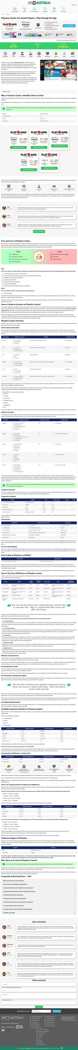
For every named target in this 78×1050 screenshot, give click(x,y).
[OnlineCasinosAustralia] (39, 3)
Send (39, 1007)
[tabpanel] (58, 70)
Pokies (24, 11)
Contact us (40, 1035)
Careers (40, 1042)
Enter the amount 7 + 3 (7, 1000)
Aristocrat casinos (50, 1026)
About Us (40, 1037)
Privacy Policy (41, 1033)
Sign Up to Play (18, 147)
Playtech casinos (36, 1018)
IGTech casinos (35, 1026)
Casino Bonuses (34, 11)
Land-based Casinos (37, 1027)
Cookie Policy (54, 1048)
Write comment (39, 231)
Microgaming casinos (37, 1016)
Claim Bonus (69, 26)
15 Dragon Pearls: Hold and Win (21, 436)
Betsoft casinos (50, 1024)
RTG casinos (35, 1022)
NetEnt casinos (35, 1020)
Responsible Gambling (43, 1031)
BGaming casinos (36, 1024)
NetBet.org (74, 5)
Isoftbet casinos (50, 1022)
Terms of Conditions (43, 1029)
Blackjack (63, 11)
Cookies (40, 1040)
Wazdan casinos (50, 1016)
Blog (39, 1038)
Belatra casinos (50, 1020)
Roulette (54, 11)
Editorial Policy (41, 1044)
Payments (45, 11)
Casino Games (15, 11)
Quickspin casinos (50, 1018)
